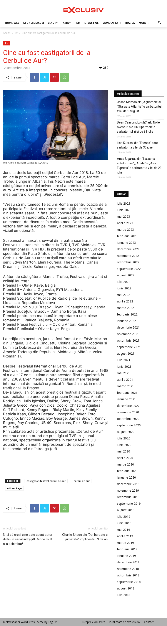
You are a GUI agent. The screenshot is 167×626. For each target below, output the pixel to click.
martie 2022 (125, 308)
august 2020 (125, 432)
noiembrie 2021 (128, 334)
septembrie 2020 (129, 425)
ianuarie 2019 (126, 556)
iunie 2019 (124, 523)
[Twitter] (44, 77)
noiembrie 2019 (128, 490)
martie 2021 (125, 386)
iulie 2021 (123, 360)
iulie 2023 (123, 203)
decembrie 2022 (128, 249)
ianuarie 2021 (126, 399)
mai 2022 (123, 295)
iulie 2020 (123, 438)
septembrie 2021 (129, 347)
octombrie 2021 (128, 340)
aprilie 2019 (125, 536)
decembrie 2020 (128, 406)
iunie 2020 (124, 445)
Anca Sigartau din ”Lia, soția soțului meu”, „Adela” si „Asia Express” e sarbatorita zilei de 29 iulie (139, 165)
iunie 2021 (124, 366)
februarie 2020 (127, 471)
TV (16, 33)
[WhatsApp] (64, 77)
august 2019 (125, 510)
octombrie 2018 (128, 575)
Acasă (6, 33)
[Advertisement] (56, 463)
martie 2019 (125, 543)
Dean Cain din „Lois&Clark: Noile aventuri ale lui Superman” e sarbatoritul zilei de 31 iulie (138, 127)
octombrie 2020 (128, 419)
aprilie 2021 (125, 379)
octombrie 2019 (128, 497)
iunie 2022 (124, 288)
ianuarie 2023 (126, 242)
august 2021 (125, 353)
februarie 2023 (127, 236)
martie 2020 (125, 464)
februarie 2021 (127, 393)
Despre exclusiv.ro (93, 622)
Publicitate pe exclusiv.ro (124, 622)
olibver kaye (14, 488)
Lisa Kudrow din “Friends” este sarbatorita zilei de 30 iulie (137, 145)
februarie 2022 (127, 314)
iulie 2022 (123, 282)
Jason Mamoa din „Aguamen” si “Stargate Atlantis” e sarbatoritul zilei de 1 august (139, 106)
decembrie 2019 (128, 484)
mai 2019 (123, 530)
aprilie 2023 (125, 223)
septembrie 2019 (129, 503)
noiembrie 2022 (128, 256)
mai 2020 (123, 451)
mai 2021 (123, 373)
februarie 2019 (127, 549)
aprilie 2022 (125, 301)
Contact (149, 622)
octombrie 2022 (128, 262)
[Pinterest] (54, 77)
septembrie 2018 (129, 582)
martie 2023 (125, 229)
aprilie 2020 (125, 458)
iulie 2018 (123, 595)
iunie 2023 (124, 210)
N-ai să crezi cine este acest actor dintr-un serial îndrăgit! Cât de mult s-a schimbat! (27, 539)
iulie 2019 (123, 516)
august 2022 (125, 275)
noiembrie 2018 (128, 569)
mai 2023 (123, 216)
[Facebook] (34, 77)
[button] (159, 22)
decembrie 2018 (128, 562)
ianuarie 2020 (126, 477)
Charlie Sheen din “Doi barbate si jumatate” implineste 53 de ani (85, 537)
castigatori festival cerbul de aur (46, 480)
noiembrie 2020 (128, 412)
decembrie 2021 (128, 327)
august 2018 (125, 588)
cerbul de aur (82, 480)
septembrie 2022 (129, 269)
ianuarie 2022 (126, 321)
